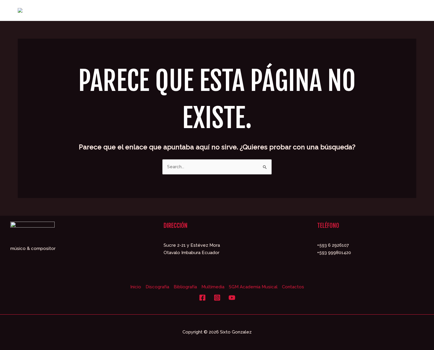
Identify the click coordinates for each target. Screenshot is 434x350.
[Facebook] (202, 297)
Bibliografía (185, 287)
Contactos (293, 287)
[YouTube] (232, 297)
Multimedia (212, 287)
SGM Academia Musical (253, 287)
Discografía (157, 287)
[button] (307, 10)
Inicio (135, 287)
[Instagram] (217, 297)
